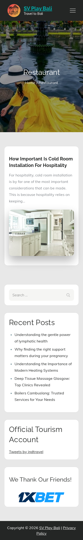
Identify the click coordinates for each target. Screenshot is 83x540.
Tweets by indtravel (26, 451)
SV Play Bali (38, 8)
